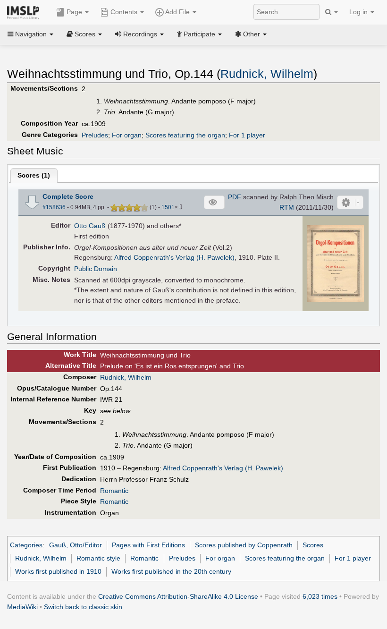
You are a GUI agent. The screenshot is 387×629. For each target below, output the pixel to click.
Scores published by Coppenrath (244, 545)
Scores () (33, 175)
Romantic (114, 490)
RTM (286, 207)
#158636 (54, 207)
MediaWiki (22, 607)
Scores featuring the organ (185, 135)
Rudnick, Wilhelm (266, 74)
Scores (313, 545)
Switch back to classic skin (83, 607)
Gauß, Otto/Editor (75, 545)
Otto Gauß (90, 226)
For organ (127, 135)
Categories (26, 545)
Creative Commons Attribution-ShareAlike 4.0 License (178, 596)
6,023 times (320, 596)
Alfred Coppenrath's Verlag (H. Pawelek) (174, 257)
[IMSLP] (25, 12)
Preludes (95, 135)
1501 (168, 207)
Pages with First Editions (148, 545)
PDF (234, 197)
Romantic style (98, 558)
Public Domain (95, 268)
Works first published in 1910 (58, 571)
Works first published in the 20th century (171, 571)
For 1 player (247, 135)
